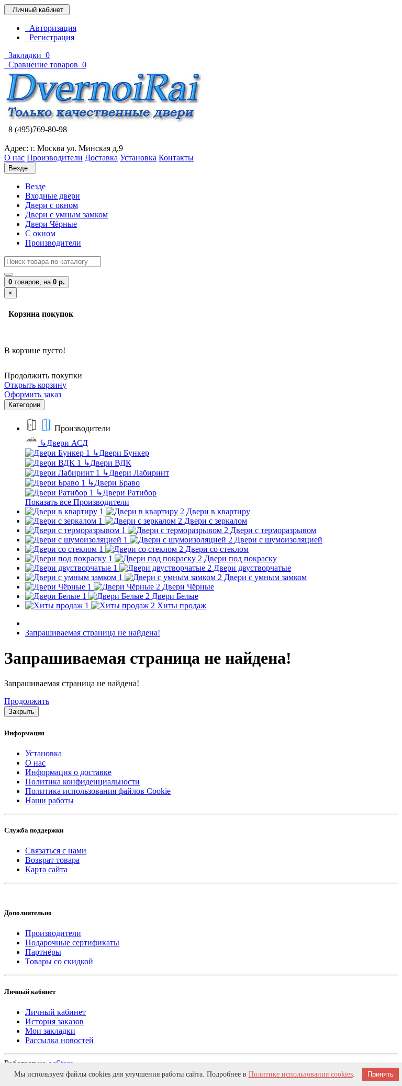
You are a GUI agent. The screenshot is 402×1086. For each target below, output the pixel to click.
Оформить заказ (32, 394)
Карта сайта (46, 869)
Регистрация (49, 37)
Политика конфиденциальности (82, 781)
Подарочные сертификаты (72, 942)
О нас (35, 762)
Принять (380, 1074)
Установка (43, 753)
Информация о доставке (68, 772)
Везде (35, 186)
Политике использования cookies (301, 1074)
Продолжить (26, 701)
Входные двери (52, 195)
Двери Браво (113, 482)
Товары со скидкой (59, 961)
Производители (53, 242)
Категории (24, 405)
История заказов (54, 1021)
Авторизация (50, 28)
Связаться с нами (55, 850)
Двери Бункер (120, 452)
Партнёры (43, 952)
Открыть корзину (35, 384)
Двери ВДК (107, 462)
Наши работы (49, 800)
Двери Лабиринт (135, 472)
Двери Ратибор (126, 492)
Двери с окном (51, 205)
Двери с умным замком (66, 214)
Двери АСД (64, 442)
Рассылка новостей (59, 1040)
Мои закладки (50, 1030)
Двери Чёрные (51, 223)
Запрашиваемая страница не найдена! (92, 632)
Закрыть (21, 711)
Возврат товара (52, 860)
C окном (40, 233)
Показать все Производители (77, 502)
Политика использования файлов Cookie (98, 791)
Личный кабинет (55, 1012)
